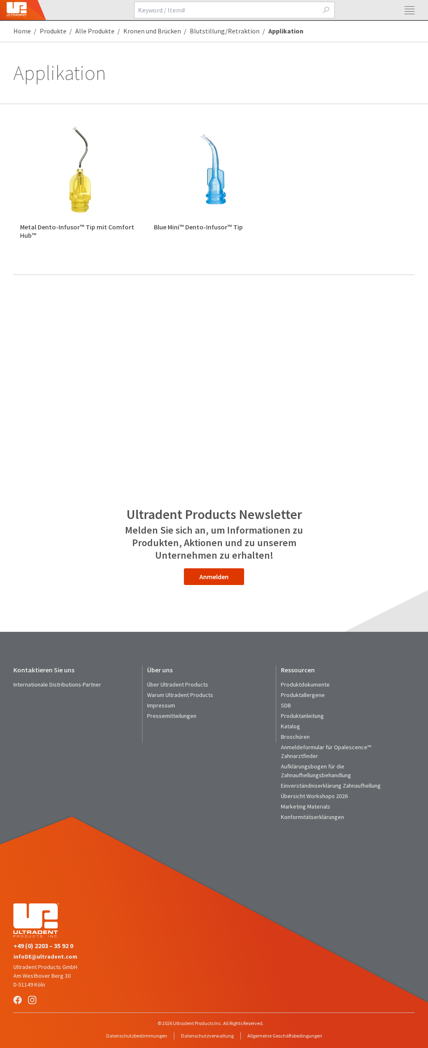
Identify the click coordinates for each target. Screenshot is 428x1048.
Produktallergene (303, 695)
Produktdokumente (305, 684)
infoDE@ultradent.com (45, 956)
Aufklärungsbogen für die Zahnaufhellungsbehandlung (316, 771)
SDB (286, 705)
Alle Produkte (95, 31)
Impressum (161, 705)
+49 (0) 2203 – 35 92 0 (43, 945)
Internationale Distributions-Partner (57, 684)
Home (22, 31)
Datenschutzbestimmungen (136, 1036)
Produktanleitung (302, 716)
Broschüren (295, 736)
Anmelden (214, 576)
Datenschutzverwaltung (207, 1036)
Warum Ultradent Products (180, 695)
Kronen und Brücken (152, 31)
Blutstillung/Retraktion (225, 31)
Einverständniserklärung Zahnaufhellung (331, 785)
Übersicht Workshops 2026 (314, 796)
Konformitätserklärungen (312, 817)
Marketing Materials (305, 806)
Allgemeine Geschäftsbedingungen (284, 1036)
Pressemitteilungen (171, 716)
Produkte (53, 31)
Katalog (290, 726)
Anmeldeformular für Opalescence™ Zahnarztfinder (326, 751)
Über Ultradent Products (177, 684)
